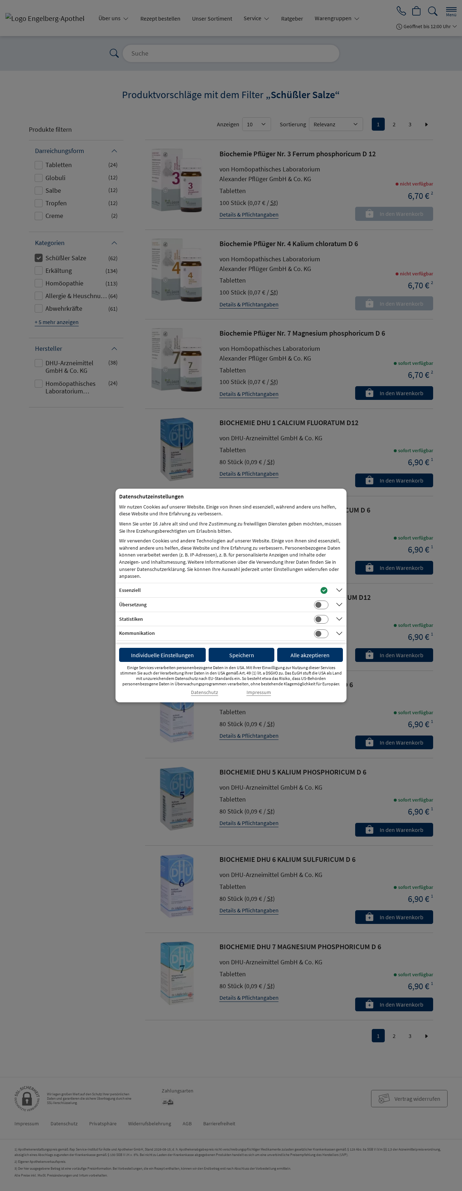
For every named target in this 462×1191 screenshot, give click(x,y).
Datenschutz (204, 692)
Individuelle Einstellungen (162, 655)
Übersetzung (133, 604)
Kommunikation (137, 633)
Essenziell (130, 590)
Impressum (259, 692)
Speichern (241, 655)
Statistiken (131, 619)
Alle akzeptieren (310, 655)
